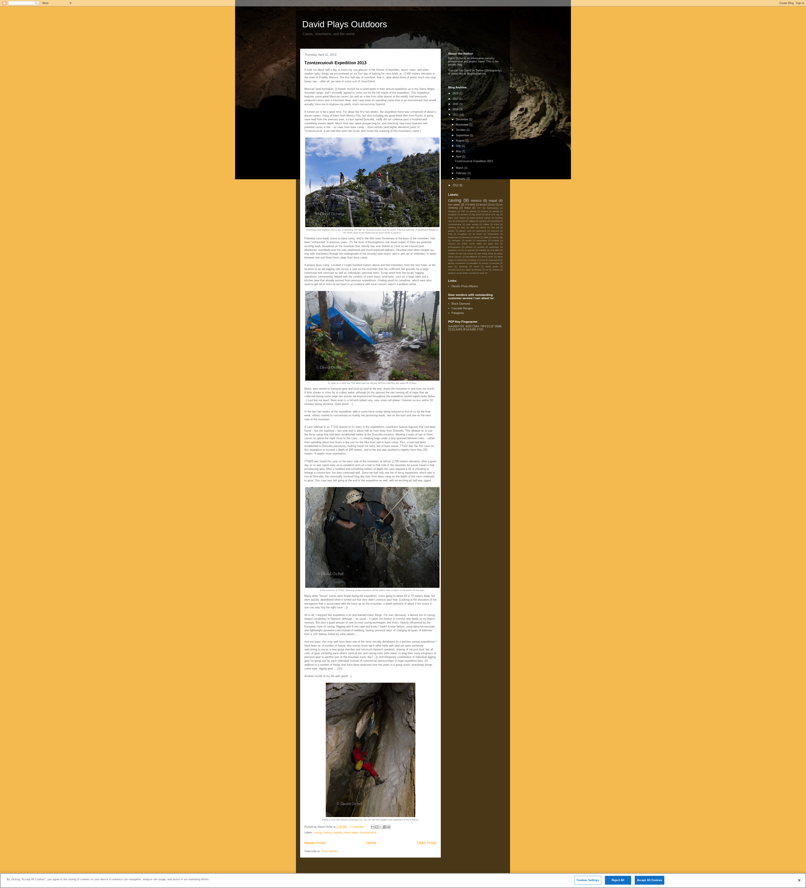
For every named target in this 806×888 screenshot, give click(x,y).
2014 (456, 109)
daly (463, 227)
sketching (462, 260)
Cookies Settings (588, 880)
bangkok (452, 214)
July (459, 145)
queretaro (494, 247)
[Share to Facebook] (385, 827)
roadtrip (482, 250)
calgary (471, 221)
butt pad (460, 221)
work (482, 273)
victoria (496, 269)
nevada (495, 240)
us (487, 269)
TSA (463, 211)
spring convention (457, 263)
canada (483, 221)
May (459, 151)
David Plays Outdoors (344, 24)
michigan (456, 240)
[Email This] (373, 827)
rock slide (495, 250)
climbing (452, 227)
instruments (493, 234)
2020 (456, 93)
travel (476, 266)
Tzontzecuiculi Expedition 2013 (335, 62)
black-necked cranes (480, 218)
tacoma (495, 263)
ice (493, 204)
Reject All (618, 880)
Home (371, 843)
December (462, 119)
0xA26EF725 (456, 326)
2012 (456, 185)
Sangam (452, 211)
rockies (451, 253)
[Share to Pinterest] (389, 827)
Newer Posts (315, 843)
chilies (486, 224)
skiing (473, 260)
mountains (482, 240)
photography (454, 247)
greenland (481, 231)
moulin (468, 240)
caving (318, 832)
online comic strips (472, 243)
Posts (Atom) (329, 851)
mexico (328, 832)
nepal (493, 200)
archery (484, 211)
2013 (456, 114)
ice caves (454, 204)
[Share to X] (381, 827)
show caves (487, 256)
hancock (495, 231)
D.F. (479, 208)
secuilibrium (471, 256)
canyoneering (454, 224)
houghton (462, 234)
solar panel (494, 260)
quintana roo (454, 250)
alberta (473, 211)
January (461, 178)
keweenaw (453, 237)
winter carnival (469, 273)
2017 (456, 98)
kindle (477, 237)
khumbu (466, 237)
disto (472, 227)
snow (482, 260)
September (463, 135)
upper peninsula (474, 269)
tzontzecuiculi (368, 832)
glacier (451, 231)
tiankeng (463, 266)
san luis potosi (466, 253)
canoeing (495, 221)
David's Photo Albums (464, 286)
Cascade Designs (462, 308)
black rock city (492, 214)
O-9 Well (470, 204)
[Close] (799, 880)
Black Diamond (460, 303)
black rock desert (457, 218)
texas (467, 207)
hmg (450, 234)
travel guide (491, 266)
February (461, 173)
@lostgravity (493, 70)
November (462, 124)
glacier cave (465, 231)
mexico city (497, 237)
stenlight (474, 263)
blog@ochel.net (476, 73)
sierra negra (351, 832)
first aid (495, 227)
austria (496, 211)
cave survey (472, 224)
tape (450, 266)
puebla (338, 832)
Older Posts (427, 843)
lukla (486, 237)
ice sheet (477, 234)
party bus (493, 243)
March (460, 167)
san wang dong (485, 253)
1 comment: (357, 826)
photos (469, 247)
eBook (483, 227)
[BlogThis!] (377, 827)
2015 (456, 104)
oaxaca (451, 243)
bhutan (464, 214)
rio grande (470, 250)
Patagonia (457, 312)
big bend (476, 214)
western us (453, 273)
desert (483, 204)
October (461, 129)
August (460, 140)
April (459, 156)
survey (485, 263)
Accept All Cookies (649, 880)
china (496, 224)
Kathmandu (493, 208)
